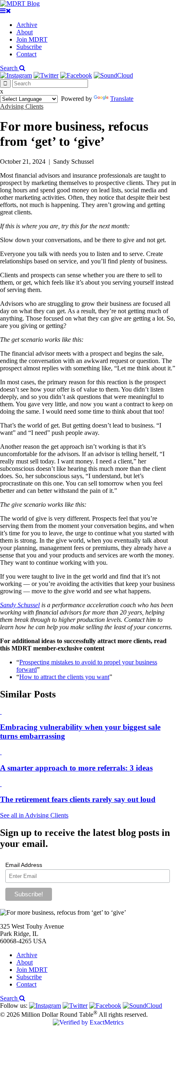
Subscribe (29, 46)
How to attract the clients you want (64, 676)
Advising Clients (21, 106)
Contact (26, 54)
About (24, 32)
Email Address (23, 865)
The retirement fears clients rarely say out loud (78, 799)
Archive (26, 24)
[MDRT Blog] (20, 3)
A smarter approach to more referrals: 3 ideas (76, 768)
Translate (121, 98)
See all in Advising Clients (34, 815)
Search (9, 68)
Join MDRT (31, 39)
